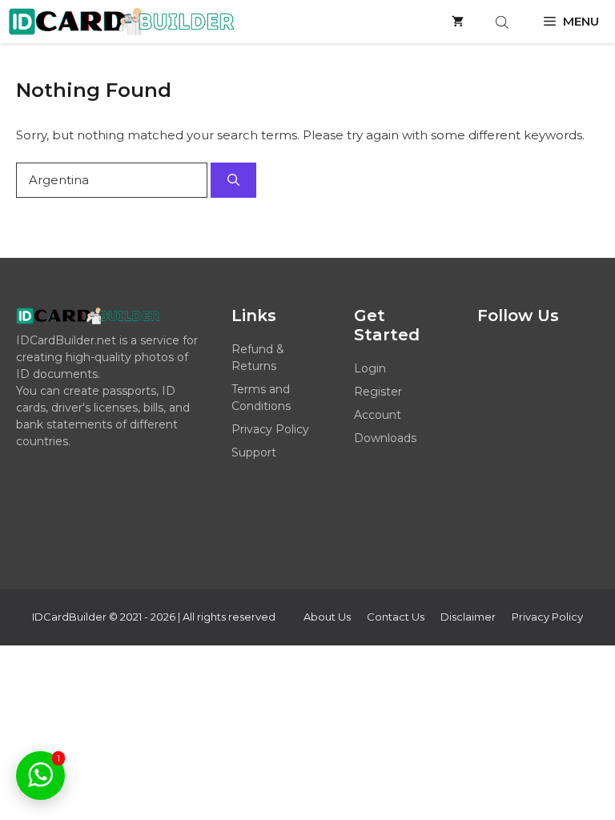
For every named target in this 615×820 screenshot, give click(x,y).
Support (253, 452)
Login (370, 368)
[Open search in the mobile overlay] (504, 22)
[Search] (233, 181)
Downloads (385, 438)
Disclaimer (468, 616)
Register (378, 391)
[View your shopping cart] (458, 21)
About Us (327, 616)
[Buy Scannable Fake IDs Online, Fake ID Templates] (121, 21)
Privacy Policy (270, 429)
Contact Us (395, 616)
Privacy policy (547, 616)
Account (377, 415)
